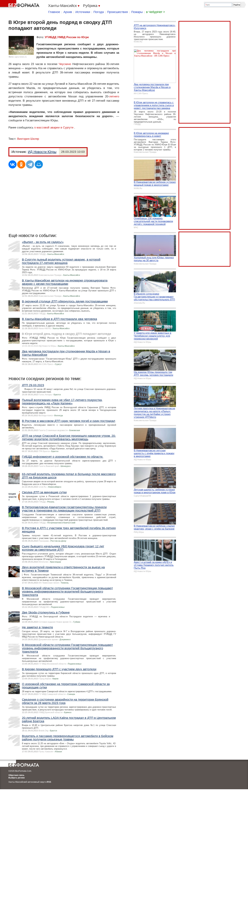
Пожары (137, 12)
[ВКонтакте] (12, 164)
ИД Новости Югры (42, 152)
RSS (49, 782)
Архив (67, 12)
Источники (82, 12)
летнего (114, 96)
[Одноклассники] (21, 164)
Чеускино (65, 64)
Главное (54, 12)
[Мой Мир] (39, 164)
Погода (98, 12)
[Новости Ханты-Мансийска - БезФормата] (20, 4)
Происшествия (117, 12)
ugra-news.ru (21, 57)
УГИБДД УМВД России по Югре (67, 37)
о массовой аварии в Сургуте (53, 127)
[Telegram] (30, 164)
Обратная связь (16, 775)
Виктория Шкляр (28, 138)
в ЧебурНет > (155, 12)
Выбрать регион (16, 778)
